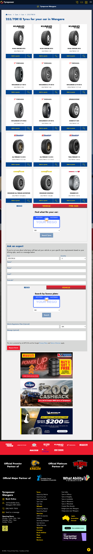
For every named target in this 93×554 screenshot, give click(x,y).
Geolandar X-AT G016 (46, 121)
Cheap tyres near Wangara (70, 511)
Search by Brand (42, 499)
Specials (40, 528)
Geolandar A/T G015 (19, 85)
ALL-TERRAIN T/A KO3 (46, 157)
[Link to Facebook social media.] (88, 549)
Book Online (41, 533)
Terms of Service (55, 343)
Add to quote (15, 56)
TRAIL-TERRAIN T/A (74, 157)
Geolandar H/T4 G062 (18, 121)
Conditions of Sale (24, 551)
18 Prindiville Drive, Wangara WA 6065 (13, 504)
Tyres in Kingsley (67, 497)
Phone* (9, 268)
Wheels (39, 506)
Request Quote (13, 348)
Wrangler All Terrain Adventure (18, 193)
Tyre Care (40, 502)
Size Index (65, 492)
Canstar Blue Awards (68, 506)
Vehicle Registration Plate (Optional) (18, 324)
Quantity (63, 256)
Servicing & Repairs (43, 521)
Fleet (38, 535)
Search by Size (41, 497)
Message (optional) (13, 330)
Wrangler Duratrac (46, 193)
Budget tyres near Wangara (70, 508)
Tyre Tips (39, 504)
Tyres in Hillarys (66, 494)
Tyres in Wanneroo (67, 501)
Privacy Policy (43, 343)
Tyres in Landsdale (67, 499)
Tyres (39, 492)
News (39, 537)
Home (9, 15)
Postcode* (10, 280)
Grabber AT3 (74, 193)
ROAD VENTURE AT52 (18, 48)
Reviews (40, 540)
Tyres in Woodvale (67, 504)
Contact (39, 530)
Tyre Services (41, 523)
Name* (9, 262)
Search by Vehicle (42, 494)
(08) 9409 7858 (12, 508)
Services (40, 513)
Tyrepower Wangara (48, 6)
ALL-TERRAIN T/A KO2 (19, 157)
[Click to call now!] (77, 2)
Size (8, 256)
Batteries (39, 518)
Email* (9, 274)
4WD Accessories (42, 516)
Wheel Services (41, 525)
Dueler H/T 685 (74, 121)
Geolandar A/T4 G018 (46, 85)
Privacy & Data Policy (12, 551)
